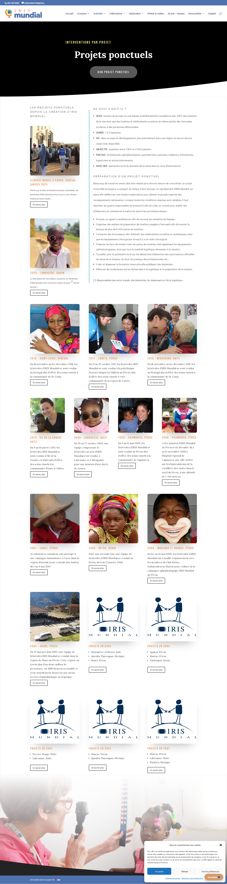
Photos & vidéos (155, 13)
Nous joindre (194, 13)
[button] (220, 845)
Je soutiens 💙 (214, 877)
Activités (98, 13)
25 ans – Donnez (176, 13)
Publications (115, 13)
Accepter (159, 871)
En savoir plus (39, 204)
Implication (135, 13)
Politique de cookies (172, 878)
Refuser (184, 871)
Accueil (69, 13)
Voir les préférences (210, 871)
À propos (81, 13)
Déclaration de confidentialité (192, 878)
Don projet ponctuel (113, 72)
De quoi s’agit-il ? (110, 109)
